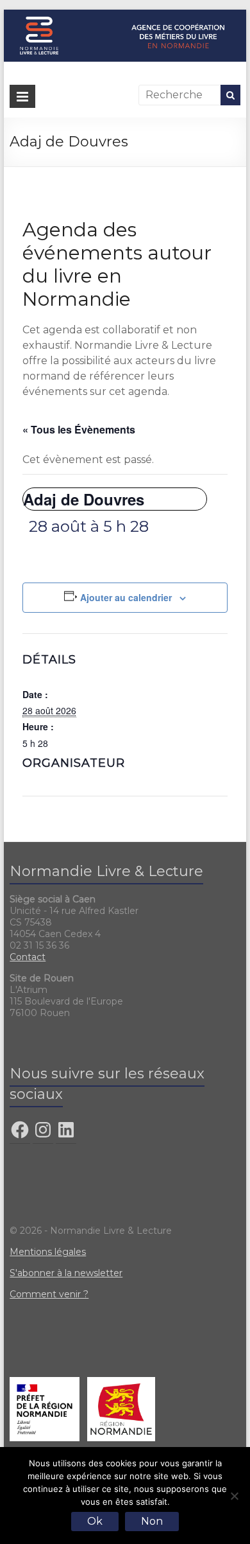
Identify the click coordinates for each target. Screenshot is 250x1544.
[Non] (234, 1495)
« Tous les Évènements (78, 429)
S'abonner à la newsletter (66, 1273)
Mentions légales (48, 1252)
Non (152, 1521)
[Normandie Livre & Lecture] (125, 16)
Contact (28, 957)
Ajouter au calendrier (126, 597)
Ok (95, 1521)
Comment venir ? (49, 1294)
